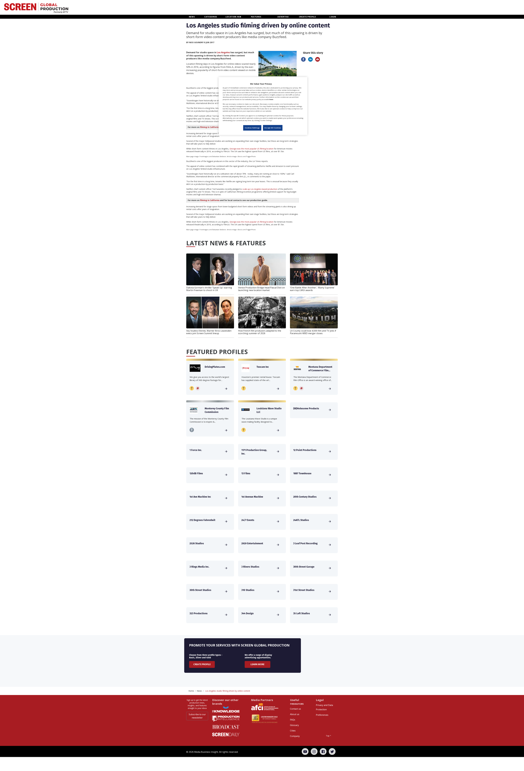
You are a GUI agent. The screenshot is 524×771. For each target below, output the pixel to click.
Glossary (294, 725)
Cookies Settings (252, 128)
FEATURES (256, 16)
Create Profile (202, 664)
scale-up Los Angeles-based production (259, 189)
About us (294, 714)
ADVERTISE (283, 16)
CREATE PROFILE (307, 16)
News (199, 691)
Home (191, 691)
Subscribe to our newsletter (197, 716)
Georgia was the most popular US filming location (251, 148)
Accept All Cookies (272, 128)
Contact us (295, 708)
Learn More (257, 664)
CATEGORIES (210, 16)
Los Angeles (223, 52)
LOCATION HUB (233, 16)
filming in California (209, 127)
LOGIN (333, 16)
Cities (293, 730)
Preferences (322, 714)
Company (295, 736)
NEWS (192, 16)
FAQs (292, 719)
